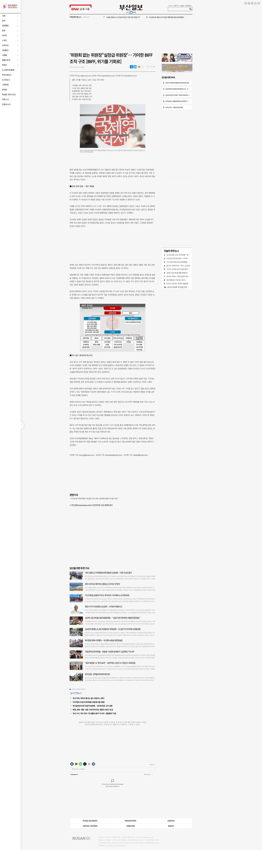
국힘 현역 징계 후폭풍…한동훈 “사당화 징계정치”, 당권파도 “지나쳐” (109, 651)
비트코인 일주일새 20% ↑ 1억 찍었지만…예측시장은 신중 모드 (186, 258)
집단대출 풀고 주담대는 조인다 (176, 280)
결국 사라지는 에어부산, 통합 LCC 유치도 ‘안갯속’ (102, 583)
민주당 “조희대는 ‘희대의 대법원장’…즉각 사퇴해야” (182, 283)
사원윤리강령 (130, 826)
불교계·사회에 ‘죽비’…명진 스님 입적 (178, 265)
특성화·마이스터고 (9, 94)
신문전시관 (170, 820)
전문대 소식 (6, 104)
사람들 (4, 55)
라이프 (4, 35)
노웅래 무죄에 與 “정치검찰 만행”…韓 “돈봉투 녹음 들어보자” (185, 287)
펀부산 (4, 65)
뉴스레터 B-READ (8, 69)
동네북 (4, 89)
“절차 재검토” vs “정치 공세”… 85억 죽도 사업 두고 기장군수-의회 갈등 (110, 662)
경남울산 (5, 50)
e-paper (182, 6)
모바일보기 (188, 6)
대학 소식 (5, 99)
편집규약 (171, 826)
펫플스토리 (6, 60)
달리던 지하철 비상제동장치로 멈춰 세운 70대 (177, 83)
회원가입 (175, 6)
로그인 (170, 6)
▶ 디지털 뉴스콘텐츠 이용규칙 (77, 689)
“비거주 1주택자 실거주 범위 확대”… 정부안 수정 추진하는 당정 (186, 269)
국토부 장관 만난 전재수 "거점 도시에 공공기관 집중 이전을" (180, 95)
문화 (3, 30)
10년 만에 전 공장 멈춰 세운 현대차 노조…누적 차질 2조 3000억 (181, 89)
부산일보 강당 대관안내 (90, 820)
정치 (3, 20)
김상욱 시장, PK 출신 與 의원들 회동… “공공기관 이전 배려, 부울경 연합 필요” (112, 617)
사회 (3, 15)
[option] (143, 17)
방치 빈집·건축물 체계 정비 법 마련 (97, 674)
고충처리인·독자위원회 (89, 826)
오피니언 (5, 45)
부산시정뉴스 (7, 74)
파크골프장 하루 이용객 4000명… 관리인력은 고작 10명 (92, 705)
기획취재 (5, 84)
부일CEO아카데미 (130, 820)
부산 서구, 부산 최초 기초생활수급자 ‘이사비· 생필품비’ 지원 (94, 713)
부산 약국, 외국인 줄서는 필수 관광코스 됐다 (88, 698)
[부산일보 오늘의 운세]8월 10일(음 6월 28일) (89, 702)
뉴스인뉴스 (6, 79)
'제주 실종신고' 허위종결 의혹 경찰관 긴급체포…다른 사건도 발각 (108, 572)
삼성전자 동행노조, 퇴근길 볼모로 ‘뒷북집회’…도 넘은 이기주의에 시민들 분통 (112, 629)
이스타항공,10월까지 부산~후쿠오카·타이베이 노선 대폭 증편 (107, 595)
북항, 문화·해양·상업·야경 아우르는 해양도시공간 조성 (93, 709)
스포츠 (4, 40)
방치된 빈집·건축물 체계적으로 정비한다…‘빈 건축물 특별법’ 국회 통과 (183, 101)
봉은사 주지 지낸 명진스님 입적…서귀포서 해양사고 (103, 606)
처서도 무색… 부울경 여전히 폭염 (174, 107)
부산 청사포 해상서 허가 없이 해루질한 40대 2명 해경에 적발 (168, 17)
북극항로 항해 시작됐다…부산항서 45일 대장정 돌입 (103, 640)
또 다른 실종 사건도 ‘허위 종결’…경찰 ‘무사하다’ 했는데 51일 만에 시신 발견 (189, 255)
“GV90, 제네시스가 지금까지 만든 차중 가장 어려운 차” (123, 17)
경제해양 (5, 25)
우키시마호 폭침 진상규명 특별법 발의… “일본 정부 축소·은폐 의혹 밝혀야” (189, 262)
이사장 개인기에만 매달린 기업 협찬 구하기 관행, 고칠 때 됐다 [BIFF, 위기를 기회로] (94, 498)
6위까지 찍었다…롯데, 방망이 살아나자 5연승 (180, 276)
